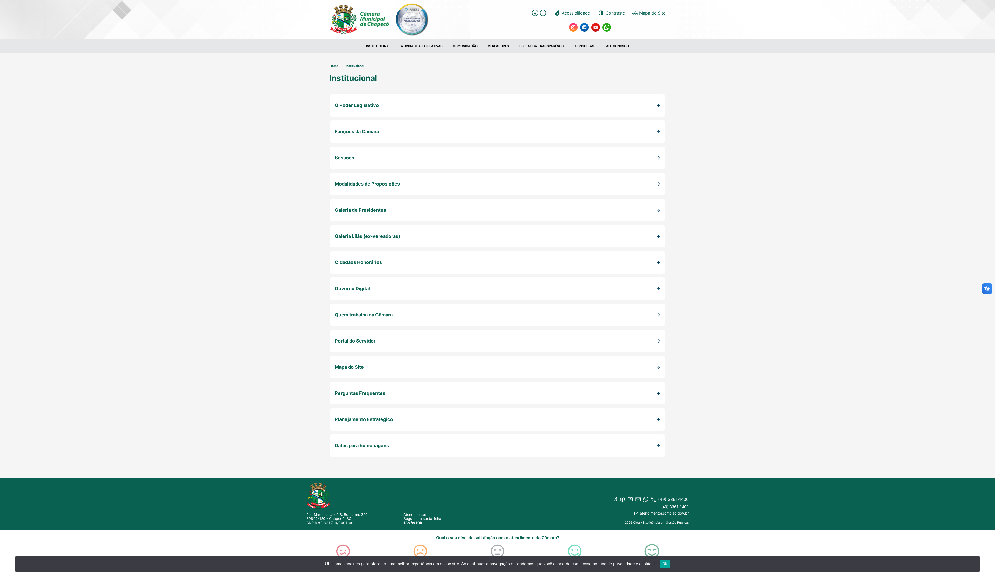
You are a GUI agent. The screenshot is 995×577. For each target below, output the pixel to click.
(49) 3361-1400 (675, 506)
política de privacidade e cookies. (624, 563)
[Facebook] (584, 27)
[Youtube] (595, 27)
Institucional (378, 46)
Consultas (584, 46)
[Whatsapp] (606, 27)
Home (334, 66)
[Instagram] (573, 27)
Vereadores (498, 46)
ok (664, 563)
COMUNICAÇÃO (465, 46)
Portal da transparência (542, 46)
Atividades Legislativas (422, 46)
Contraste (615, 13)
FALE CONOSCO (617, 46)
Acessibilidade (576, 13)
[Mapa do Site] (648, 13)
